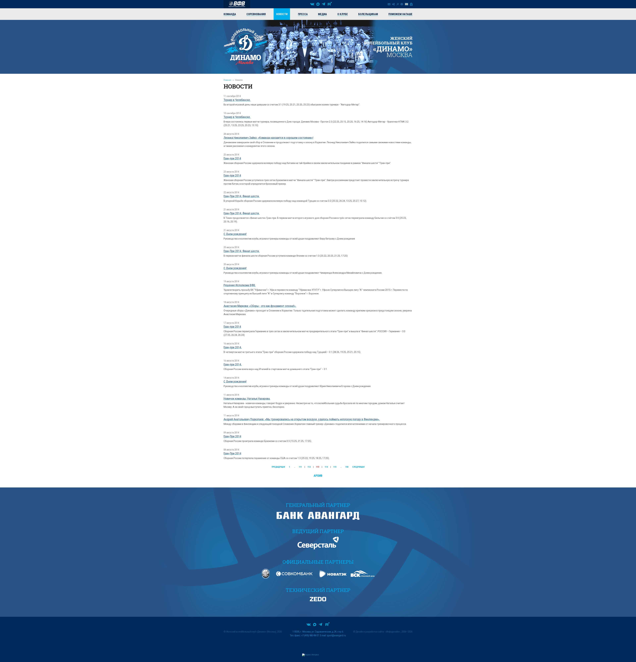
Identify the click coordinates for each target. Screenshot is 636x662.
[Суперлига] (237, 4)
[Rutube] (330, 4)
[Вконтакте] (312, 4)
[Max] (318, 4)
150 (346, 467)
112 (309, 467)
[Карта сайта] (393, 4)
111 (300, 467)
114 (326, 467)
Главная (227, 80)
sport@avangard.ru (336, 635)
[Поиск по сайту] (398, 4)
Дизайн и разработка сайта (370, 631)
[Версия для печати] (402, 4)
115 (334, 467)
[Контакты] (389, 4)
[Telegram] (323, 4)
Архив (318, 475)
